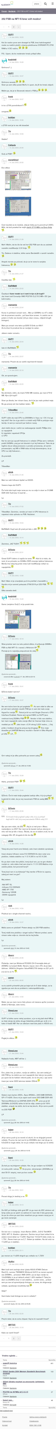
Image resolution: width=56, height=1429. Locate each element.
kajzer (11, 1129)
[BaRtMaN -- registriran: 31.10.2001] (4, 287)
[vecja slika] (18, 180)
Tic (9, 131)
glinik (10, 472)
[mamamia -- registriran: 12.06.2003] (4, 306)
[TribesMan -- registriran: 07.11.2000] (4, 411)
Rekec (5, 1386)
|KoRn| (11, 1261)
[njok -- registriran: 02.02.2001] (4, 907)
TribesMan (13, 410)
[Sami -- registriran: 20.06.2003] (4, 1088)
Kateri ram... (8, 1400)
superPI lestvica (10, 1363)
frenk (10, 96)
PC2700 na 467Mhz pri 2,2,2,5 (15, 1392)
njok (10, 905)
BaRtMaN (12, 286)
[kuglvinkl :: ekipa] (4, 60)
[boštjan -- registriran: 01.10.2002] (4, 118)
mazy (4, 1365)
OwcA (5, 1375)
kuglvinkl (12, 59)
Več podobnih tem (6, 1410)
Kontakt (5, 1425)
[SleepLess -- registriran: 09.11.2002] (4, 1011)
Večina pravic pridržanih (37, 1417)
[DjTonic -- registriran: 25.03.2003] (4, 551)
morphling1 (13, 160)
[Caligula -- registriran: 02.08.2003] (4, 146)
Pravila (4, 1417)
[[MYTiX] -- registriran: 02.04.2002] (4, 1225)
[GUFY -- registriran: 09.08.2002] (4, 36)
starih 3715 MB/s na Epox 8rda (39, 227)
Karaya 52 (6, 1402)
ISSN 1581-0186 (35, 1425)
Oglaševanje (34, 1421)
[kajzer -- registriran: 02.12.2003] (4, 1131)
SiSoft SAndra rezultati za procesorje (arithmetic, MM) (24, 1382)
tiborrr (11, 955)
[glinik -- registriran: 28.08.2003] (4, 473)
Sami (10, 1087)
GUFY (11, 34)
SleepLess (13, 1010)
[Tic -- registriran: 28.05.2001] (4, 132)
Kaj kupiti (13, 1405)
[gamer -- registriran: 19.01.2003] (4, 979)
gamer (11, 977)
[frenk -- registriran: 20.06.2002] (4, 98)
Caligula (12, 145)
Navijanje (13, 1368)
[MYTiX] (11, 1223)
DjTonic (11, 549)
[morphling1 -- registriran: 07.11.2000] (4, 161)
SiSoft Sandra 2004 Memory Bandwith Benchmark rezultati (24, 1372)
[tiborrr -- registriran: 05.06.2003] (4, 956)
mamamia (12, 305)
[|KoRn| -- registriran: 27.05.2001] (4, 1263)
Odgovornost (6, 1421)
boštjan (11, 117)
